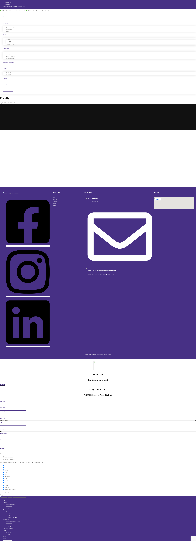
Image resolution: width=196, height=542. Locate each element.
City (1, 422)
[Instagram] (28, 296)
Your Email (2, 407)
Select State (2, 418)
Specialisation (3, 433)
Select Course (3, 429)
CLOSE (2, 384)
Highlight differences (10, 459)
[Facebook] (28, 246)
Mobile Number (4, 411)
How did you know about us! (7, 439)
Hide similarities (9, 457)
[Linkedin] (28, 346)
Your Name (2, 401)
